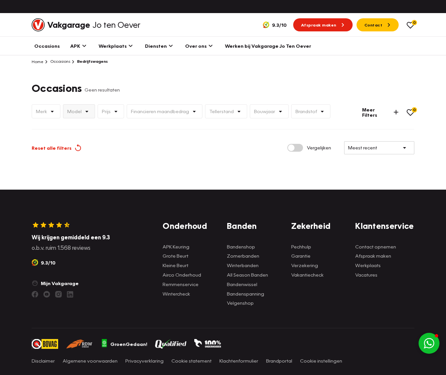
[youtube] (46, 294)
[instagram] (58, 294)
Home (37, 61)
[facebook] (35, 294)
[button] (429, 343)
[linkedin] (70, 294)
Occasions (59, 61)
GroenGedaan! (128, 344)
